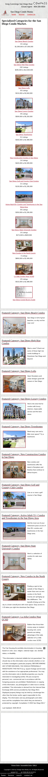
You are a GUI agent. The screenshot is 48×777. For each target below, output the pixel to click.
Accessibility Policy (26, 765)
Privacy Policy (15, 765)
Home (14, 14)
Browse (21, 14)
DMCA (35, 765)
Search (19, 775)
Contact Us (31, 14)
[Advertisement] (24, 737)
